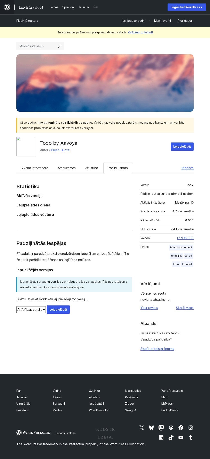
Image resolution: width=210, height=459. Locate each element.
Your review (149, 308)
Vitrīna (57, 390)
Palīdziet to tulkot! (140, 32)
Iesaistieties (133, 390)
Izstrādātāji (96, 403)
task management (181, 247)
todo (176, 264)
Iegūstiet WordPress (186, 7)
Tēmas (57, 397)
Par (18, 390)
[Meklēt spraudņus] (60, 46)
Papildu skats (118, 168)
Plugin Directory (27, 20)
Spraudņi (59, 403)
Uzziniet (94, 390)
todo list (187, 264)
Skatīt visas (185, 308)
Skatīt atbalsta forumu (157, 349)
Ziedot (129, 403)
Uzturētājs (23, 403)
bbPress (167, 403)
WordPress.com (172, 390)
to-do (188, 255)
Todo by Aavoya (58, 143)
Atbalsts (187, 168)
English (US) (185, 238)
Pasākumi (131, 397)
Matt (164, 397)
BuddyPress (169, 410)
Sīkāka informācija (34, 168)
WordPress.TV (98, 410)
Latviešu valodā (65, 433)
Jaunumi (21, 397)
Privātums (23, 410)
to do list (176, 255)
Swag (130, 410)
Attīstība (91, 168)
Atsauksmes (67, 168)
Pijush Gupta (60, 150)
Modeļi (57, 410)
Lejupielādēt (182, 146)
